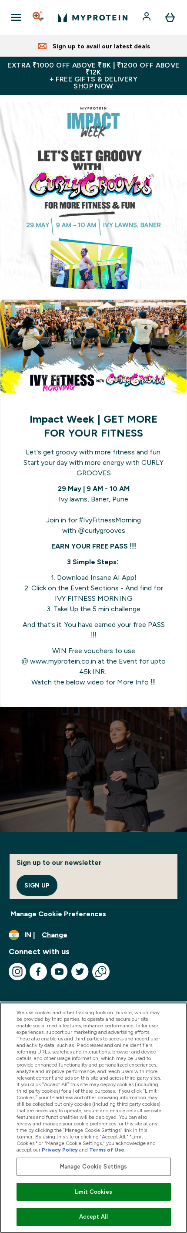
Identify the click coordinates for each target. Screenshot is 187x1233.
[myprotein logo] (92, 17)
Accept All (93, 1216)
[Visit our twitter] (80, 971)
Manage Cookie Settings (93, 1166)
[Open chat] (101, 971)
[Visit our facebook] (38, 971)
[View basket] (170, 17)
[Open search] (39, 17)
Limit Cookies (93, 1192)
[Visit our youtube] (59, 971)
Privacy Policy (60, 1150)
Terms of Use (106, 1150)
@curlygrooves (101, 530)
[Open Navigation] (16, 17)
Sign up (37, 885)
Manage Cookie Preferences (58, 914)
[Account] (147, 17)
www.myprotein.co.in (63, 661)
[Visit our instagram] (17, 971)
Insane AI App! (113, 577)
